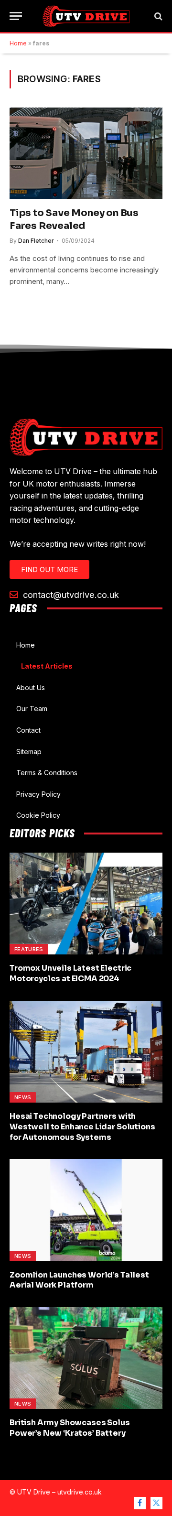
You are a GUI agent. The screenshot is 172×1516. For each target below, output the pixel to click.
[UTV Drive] (86, 16)
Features (28, 949)
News (22, 1097)
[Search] (157, 16)
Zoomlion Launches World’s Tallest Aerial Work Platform (79, 1280)
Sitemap (29, 751)
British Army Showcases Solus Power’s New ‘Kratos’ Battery (70, 1428)
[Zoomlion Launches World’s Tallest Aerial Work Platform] (86, 1210)
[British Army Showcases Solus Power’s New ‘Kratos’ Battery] (86, 1358)
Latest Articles (47, 666)
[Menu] (16, 16)
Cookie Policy (38, 815)
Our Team (31, 708)
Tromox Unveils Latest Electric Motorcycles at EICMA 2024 (70, 973)
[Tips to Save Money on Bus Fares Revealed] (86, 153)
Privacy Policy (38, 794)
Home (18, 43)
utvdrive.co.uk (79, 1492)
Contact (28, 730)
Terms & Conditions (46, 773)
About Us (30, 687)
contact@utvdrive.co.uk (70, 594)
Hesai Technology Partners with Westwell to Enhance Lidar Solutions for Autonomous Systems (82, 1126)
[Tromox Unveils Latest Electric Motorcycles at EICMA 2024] (86, 903)
